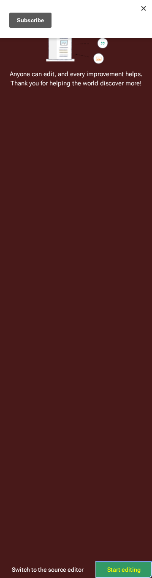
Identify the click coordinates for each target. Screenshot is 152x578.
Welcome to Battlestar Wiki (76, 11)
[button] (47, 569)
